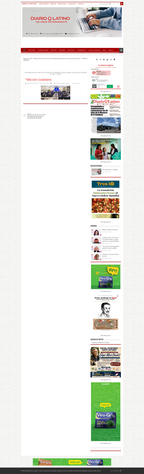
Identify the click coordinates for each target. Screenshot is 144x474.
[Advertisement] (72, 41)
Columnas (80, 3)
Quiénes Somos (62, 3)
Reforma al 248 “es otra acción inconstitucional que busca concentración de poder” (57, 58)
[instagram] (108, 4)
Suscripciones (72, 3)
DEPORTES (54, 50)
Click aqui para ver (106, 91)
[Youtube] (106, 4)
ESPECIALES (70, 50)
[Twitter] (104, 4)
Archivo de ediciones (94, 50)
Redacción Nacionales (32, 83)
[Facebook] (102, 4)
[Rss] (100, 4)
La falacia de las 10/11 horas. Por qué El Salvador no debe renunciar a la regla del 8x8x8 (110, 239)
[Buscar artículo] (121, 3)
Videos (104, 50)
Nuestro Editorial (43, 3)
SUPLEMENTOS (81, 50)
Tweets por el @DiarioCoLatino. (100, 342)
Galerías (110, 50)
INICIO (24, 50)
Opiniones (53, 3)
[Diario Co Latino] (72, 22)
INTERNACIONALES (43, 50)
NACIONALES (32, 50)
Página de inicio (27, 58)
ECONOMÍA (62, 50)
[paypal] (110, 4)
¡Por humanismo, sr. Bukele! (110, 169)
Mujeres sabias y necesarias (110, 229)
